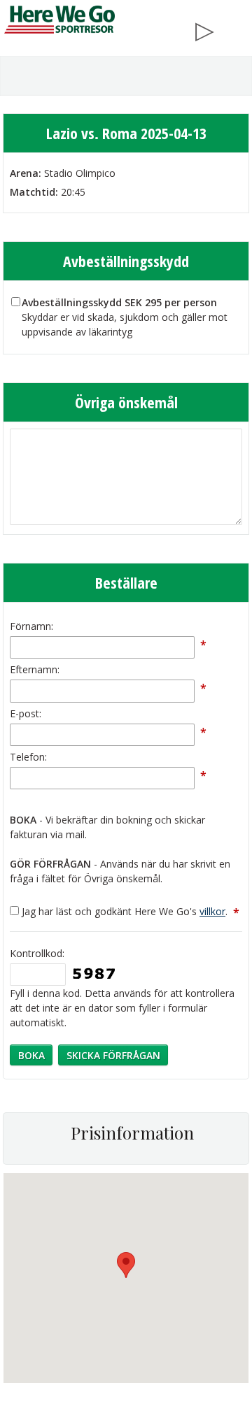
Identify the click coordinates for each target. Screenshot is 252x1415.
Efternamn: (34, 669)
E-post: (25, 713)
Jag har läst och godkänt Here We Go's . (130, 911)
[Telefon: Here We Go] (235, 27)
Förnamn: (31, 626)
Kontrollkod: (37, 953)
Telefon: (28, 756)
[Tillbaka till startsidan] (59, 19)
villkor (212, 911)
